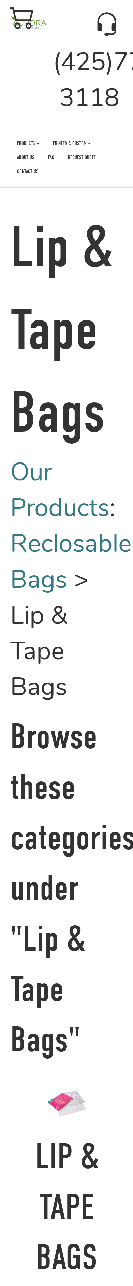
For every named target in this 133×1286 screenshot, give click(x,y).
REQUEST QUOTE (82, 157)
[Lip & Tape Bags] (66, 1101)
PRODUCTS (26, 143)
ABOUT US (25, 157)
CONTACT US (28, 171)
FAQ (51, 157)
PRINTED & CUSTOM (70, 143)
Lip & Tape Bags (66, 1207)
